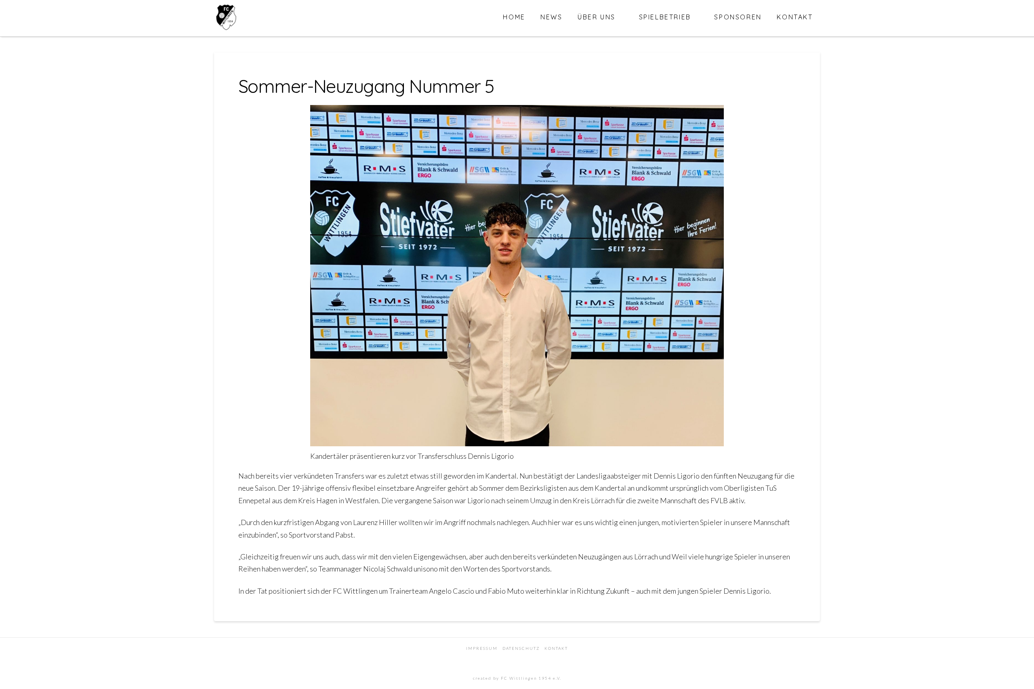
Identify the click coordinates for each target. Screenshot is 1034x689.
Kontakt (556, 648)
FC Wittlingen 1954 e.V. (531, 678)
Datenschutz (521, 648)
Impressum (482, 648)
